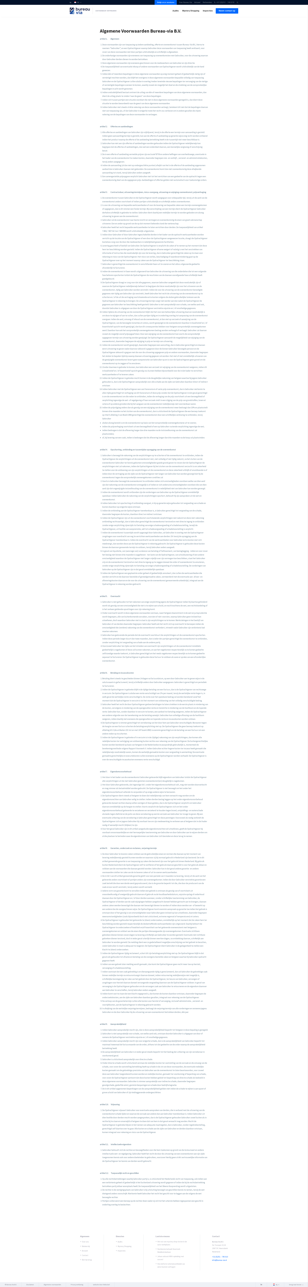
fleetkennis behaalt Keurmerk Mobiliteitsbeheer (168, 1250)
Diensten (120, 1236)
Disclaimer (30, 1285)
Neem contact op (227, 11)
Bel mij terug (87, 1260)
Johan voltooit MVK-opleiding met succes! (170, 1258)
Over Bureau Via (185, 2)
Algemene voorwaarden (52, 1285)
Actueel (197, 2)
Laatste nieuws (163, 1236)
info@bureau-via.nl (219, 1260)
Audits (176, 11)
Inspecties (208, 11)
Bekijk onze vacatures (165, 2)
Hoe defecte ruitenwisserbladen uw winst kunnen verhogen (171, 1265)
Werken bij (86, 1246)
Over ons (85, 1242)
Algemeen (84, 1236)
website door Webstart (101, 1285)
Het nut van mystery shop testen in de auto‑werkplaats (172, 1243)
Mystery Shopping (190, 11)
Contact (85, 1255)
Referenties (207, 2)
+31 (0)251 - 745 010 (225, 2)
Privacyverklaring (77, 1285)
